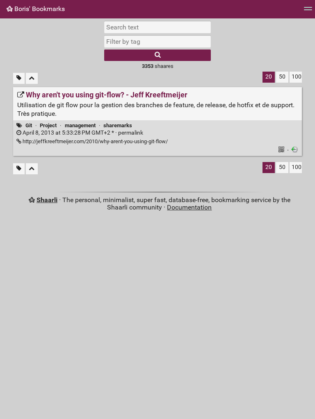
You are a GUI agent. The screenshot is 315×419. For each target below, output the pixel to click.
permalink (82, 132)
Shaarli (47, 200)
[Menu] (308, 11)
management (80, 125)
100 (296, 76)
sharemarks (117, 125)
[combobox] (157, 41)
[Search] (157, 55)
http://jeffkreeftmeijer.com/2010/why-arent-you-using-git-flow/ (94, 141)
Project (48, 125)
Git (28, 125)
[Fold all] (32, 78)
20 (268, 76)
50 (282, 76)
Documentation (189, 207)
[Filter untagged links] (19, 78)
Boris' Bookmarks (39, 9)
